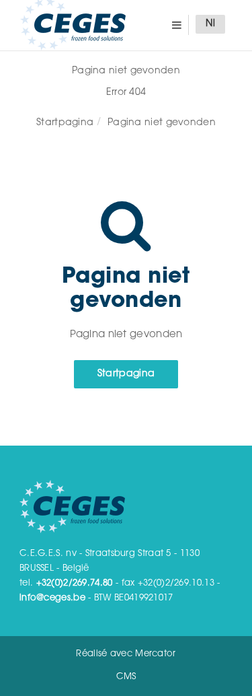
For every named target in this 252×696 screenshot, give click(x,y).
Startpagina (64, 123)
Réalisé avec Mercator (125, 654)
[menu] (176, 24)
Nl (210, 24)
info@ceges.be (52, 598)
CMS (126, 676)
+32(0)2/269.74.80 (74, 583)
